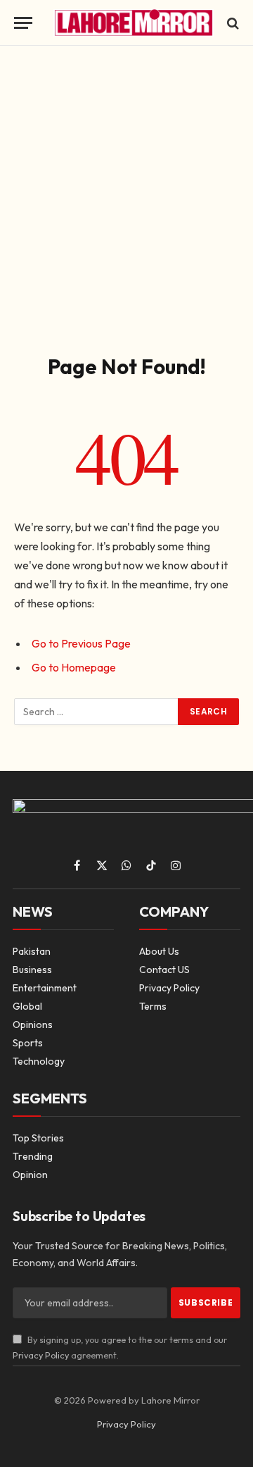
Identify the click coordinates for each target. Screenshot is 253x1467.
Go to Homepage (74, 667)
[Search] (231, 23)
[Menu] (23, 23)
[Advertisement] (126, 197)
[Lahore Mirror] (133, 23)
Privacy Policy (41, 1355)
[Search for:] (96, 711)
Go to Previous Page (81, 643)
